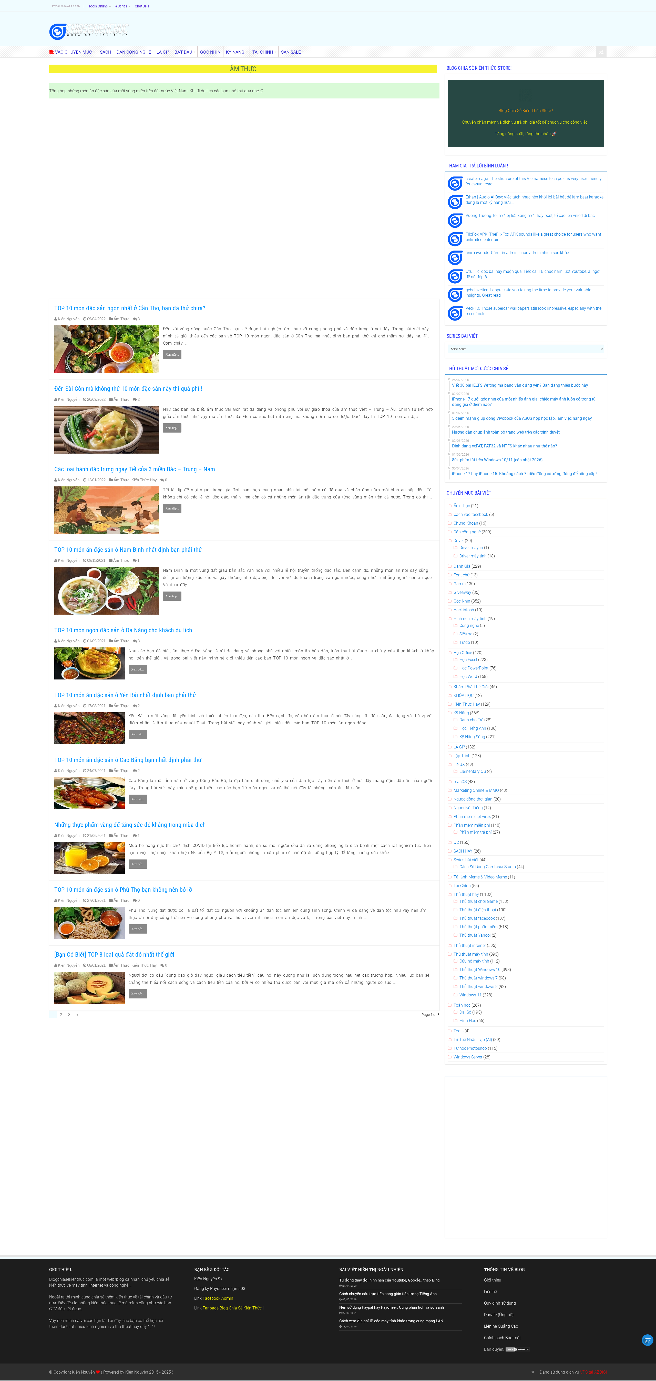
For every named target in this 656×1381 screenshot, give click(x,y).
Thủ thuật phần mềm (478, 926)
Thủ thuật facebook (477, 918)
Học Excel (468, 659)
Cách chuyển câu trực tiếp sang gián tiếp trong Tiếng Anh (388, 1294)
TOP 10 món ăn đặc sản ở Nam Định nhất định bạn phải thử (128, 549)
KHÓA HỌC (464, 695)
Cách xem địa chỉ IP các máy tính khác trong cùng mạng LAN (391, 1321)
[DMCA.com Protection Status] (518, 1349)
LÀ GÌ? (163, 52)
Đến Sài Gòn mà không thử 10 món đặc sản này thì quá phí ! (128, 388)
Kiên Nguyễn (68, 319)
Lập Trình (462, 755)
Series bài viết (466, 859)
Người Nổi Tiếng (468, 807)
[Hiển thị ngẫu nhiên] (601, 52)
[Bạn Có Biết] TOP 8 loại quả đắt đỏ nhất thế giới (114, 954)
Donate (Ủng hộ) (499, 1314)
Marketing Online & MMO (476, 790)
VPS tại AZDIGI (593, 1372)
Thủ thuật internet (470, 945)
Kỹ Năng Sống (472, 736)
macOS (460, 781)
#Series (121, 6)
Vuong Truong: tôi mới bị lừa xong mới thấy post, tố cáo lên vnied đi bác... (532, 215)
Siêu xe (465, 634)
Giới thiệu (492, 1280)
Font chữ (461, 575)
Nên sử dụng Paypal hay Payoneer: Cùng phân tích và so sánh (391, 1307)
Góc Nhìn (462, 601)
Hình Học (467, 1020)
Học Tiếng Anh (472, 728)
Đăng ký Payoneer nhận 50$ (219, 1288)
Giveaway (462, 592)
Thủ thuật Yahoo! (475, 935)
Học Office (463, 652)
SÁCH (105, 52)
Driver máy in (471, 547)
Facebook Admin (218, 1298)
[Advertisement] (203, 199)
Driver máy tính (473, 556)
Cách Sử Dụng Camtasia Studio (487, 866)
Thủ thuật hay (466, 894)
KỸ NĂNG (235, 52)
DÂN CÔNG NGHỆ (134, 52)
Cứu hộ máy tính (474, 961)
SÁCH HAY (463, 851)
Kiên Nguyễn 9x (208, 1278)
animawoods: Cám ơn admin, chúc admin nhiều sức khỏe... (519, 252)
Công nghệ (469, 625)
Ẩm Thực (121, 319)
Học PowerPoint (473, 668)
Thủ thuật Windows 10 (479, 969)
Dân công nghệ (467, 531)
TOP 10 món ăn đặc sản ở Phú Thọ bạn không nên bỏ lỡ (123, 889)
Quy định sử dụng (500, 1303)
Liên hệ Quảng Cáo (501, 1326)
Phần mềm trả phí (475, 832)
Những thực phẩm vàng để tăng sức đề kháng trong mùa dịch (130, 824)
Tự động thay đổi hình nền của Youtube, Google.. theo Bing (389, 1280)
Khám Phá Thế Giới (471, 686)
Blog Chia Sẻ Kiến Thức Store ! (526, 110)
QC (456, 842)
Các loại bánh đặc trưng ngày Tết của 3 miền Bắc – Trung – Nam (134, 469)
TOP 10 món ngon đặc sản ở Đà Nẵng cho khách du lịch (123, 630)
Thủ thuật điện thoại (477, 909)
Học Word (468, 676)
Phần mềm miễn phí (472, 825)
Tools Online (98, 6)
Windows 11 (470, 995)
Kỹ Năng (461, 712)
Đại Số (465, 1012)
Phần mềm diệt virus (472, 816)
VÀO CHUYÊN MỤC (73, 52)
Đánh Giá (462, 566)
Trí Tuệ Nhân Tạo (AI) (473, 1039)
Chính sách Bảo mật (502, 1337)
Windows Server (468, 1057)
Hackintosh (464, 609)
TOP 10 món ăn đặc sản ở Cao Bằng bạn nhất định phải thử (127, 760)
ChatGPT (142, 6)
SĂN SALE (291, 52)
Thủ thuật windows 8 (478, 986)
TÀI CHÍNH (262, 52)
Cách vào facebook (471, 514)
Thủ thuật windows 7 (478, 978)
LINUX (459, 764)
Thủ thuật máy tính (471, 954)
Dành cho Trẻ (471, 719)
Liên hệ (490, 1291)
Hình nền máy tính (470, 618)
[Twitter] (533, 1372)
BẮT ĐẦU (183, 52)
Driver (459, 540)
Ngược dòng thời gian (473, 799)
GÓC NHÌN (210, 52)
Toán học (462, 1005)
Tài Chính (462, 885)
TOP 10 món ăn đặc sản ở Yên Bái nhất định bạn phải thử (125, 695)
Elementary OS (472, 771)
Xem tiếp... (172, 354)
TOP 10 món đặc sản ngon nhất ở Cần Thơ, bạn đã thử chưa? (129, 308)
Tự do (464, 642)
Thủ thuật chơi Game (478, 901)
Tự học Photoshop (470, 1048)
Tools (459, 1030)
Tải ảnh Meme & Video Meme (480, 877)
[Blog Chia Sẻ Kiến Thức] (89, 31)
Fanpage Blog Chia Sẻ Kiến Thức (232, 1308)
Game (459, 583)
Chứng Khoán (466, 523)
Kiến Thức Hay (144, 480)
